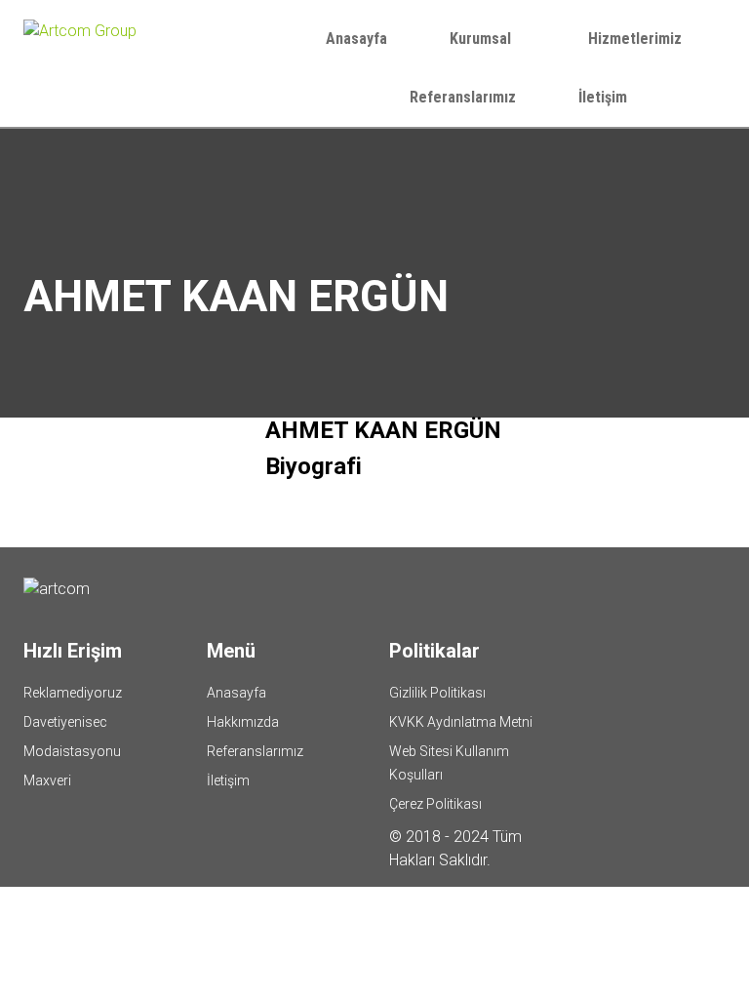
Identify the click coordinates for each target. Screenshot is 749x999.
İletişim (602, 97)
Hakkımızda (243, 722)
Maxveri (47, 780)
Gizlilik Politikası (437, 692)
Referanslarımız (463, 97)
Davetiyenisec (65, 722)
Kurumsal (482, 38)
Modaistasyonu (72, 751)
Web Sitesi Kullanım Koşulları (449, 762)
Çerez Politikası (435, 804)
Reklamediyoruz (72, 692)
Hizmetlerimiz (637, 38)
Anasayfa (356, 38)
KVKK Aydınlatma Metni (460, 722)
